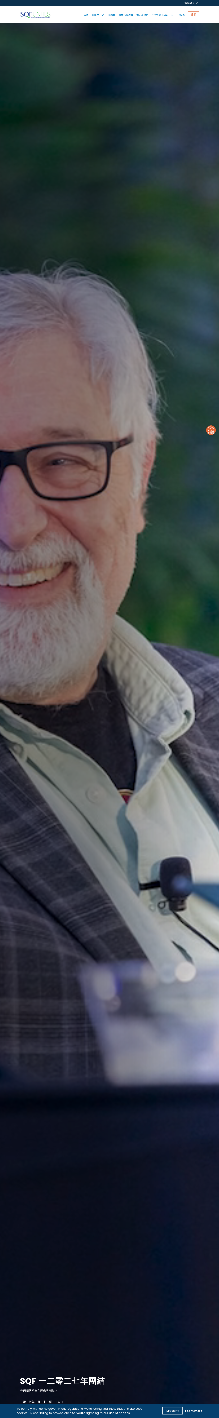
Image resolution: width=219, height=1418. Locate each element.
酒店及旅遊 (142, 15)
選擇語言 (190, 3)
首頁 (86, 15)
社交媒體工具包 (160, 15)
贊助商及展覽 (126, 15)
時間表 (95, 15)
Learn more (193, 1411)
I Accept (172, 1411)
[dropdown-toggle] (102, 15)
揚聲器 (111, 15)
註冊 (193, 15)
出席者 (181, 15)
